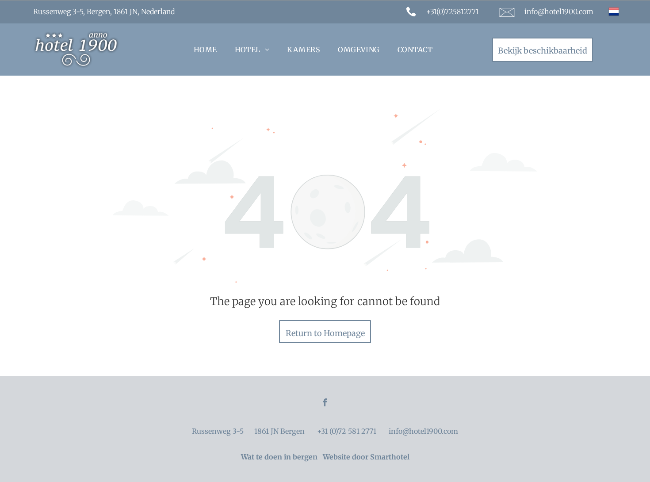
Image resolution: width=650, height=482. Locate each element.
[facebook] (325, 403)
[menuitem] (205, 49)
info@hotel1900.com (558, 11)
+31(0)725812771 (452, 11)
